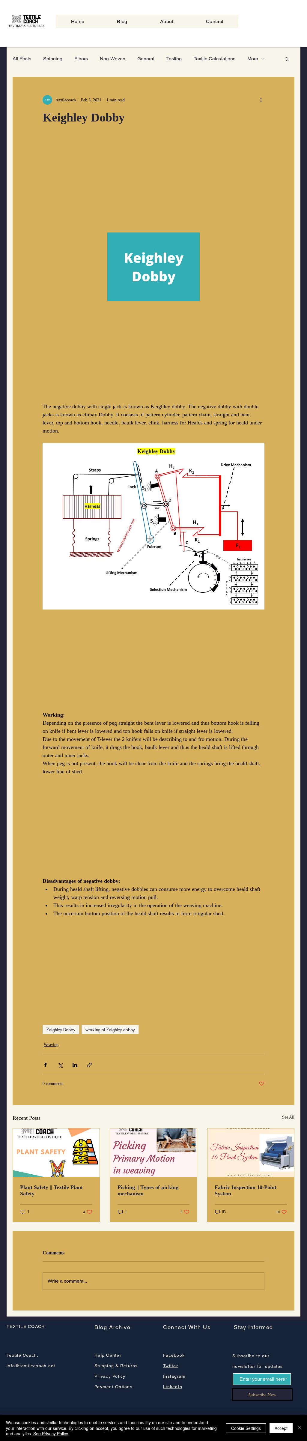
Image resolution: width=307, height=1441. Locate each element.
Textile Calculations (214, 58)
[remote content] (153, 181)
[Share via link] (89, 1065)
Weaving (51, 1044)
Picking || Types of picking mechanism (148, 1190)
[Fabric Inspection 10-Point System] (250, 1152)
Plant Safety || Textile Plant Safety (51, 1190)
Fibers (81, 58)
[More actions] (260, 99)
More (252, 58)
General (145, 58)
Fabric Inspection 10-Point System (245, 1190)
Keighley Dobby (60, 1029)
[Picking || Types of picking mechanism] (153, 1152)
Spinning (52, 58)
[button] (287, 58)
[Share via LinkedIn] (75, 1065)
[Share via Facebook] (45, 1065)
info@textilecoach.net (31, 1365)
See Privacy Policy (50, 1434)
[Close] (299, 1428)
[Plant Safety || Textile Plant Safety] (56, 1152)
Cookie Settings (246, 1428)
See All (288, 1117)
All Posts (22, 58)
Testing (174, 58)
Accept (281, 1428)
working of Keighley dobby (110, 1029)
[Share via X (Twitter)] (60, 1065)
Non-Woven (112, 58)
